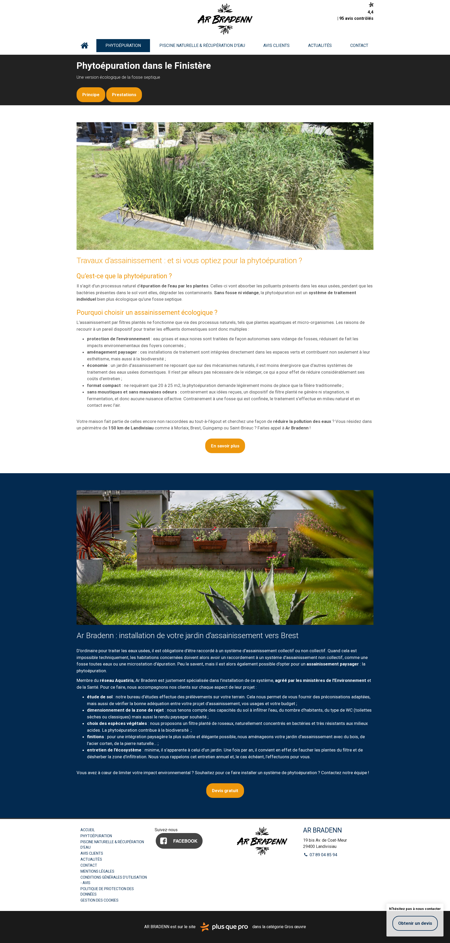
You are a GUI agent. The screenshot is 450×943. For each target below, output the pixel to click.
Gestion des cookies (99, 900)
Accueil (84, 45)
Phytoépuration (123, 45)
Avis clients (276, 45)
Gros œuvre (295, 926)
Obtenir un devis (415, 923)
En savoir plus (225, 445)
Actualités (320, 45)
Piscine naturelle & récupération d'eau (202, 45)
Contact (359, 45)
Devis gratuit (225, 790)
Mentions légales (97, 871)
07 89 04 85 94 (323, 854)
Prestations (124, 94)
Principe (90, 94)
